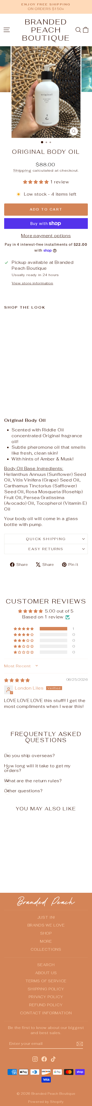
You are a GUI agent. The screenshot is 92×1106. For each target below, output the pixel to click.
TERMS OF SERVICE (46, 981)
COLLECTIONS (46, 949)
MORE (46, 941)
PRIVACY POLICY (46, 996)
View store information (32, 283)
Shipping (22, 170)
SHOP (46, 933)
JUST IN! (46, 917)
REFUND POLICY (46, 1005)
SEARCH (45, 964)
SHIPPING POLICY (46, 989)
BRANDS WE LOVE (46, 925)
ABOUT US (46, 973)
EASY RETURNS (46, 549)
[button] (36, 182)
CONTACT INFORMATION (46, 1013)
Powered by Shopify (46, 1102)
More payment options (46, 235)
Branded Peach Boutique (46, 30)
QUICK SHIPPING (46, 539)
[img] (17, 680)
